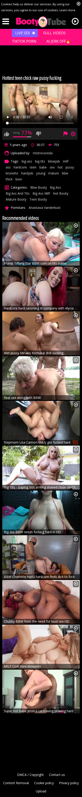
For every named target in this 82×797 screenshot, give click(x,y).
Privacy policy (69, 783)
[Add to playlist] (76, 226)
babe (43, 167)
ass (8, 167)
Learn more (67, 10)
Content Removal (16, 783)
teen (33, 167)
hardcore (20, 167)
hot (60, 167)
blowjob (54, 161)
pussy (70, 167)
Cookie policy (44, 783)
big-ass (27, 161)
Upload (41, 791)
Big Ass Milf (41, 193)
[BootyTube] (41, 22)
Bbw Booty (38, 187)
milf (65, 161)
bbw (65, 173)
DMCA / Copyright (30, 774)
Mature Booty (16, 199)
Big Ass (55, 187)
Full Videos (54, 33)
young (40, 173)
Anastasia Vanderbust (45, 207)
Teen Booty (38, 199)
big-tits (40, 161)
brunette (12, 173)
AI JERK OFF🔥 (58, 41)
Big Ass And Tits (18, 193)
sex (52, 167)
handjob (27, 173)
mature (53, 173)
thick (9, 179)
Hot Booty (60, 193)
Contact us (57, 774)
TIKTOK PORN (24, 41)
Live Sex (22, 33)
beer (18, 179)
